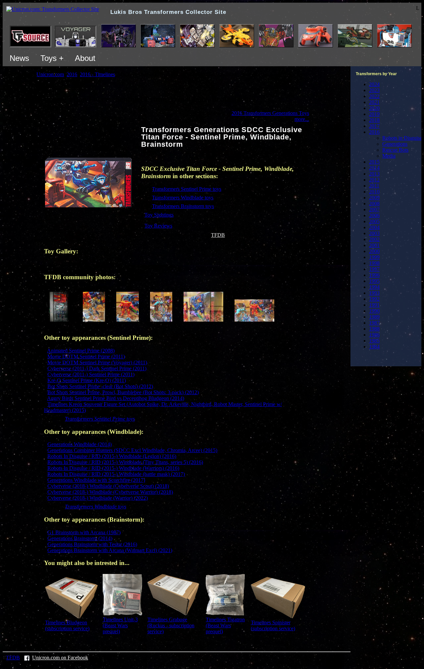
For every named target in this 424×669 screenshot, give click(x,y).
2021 (374, 102)
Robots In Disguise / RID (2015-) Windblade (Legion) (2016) (111, 456)
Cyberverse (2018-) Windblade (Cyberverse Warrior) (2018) (110, 492)
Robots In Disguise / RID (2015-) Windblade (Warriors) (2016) (113, 468)
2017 (374, 126)
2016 (374, 132)
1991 (374, 305)
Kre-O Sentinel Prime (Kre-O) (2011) (86, 380)
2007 (374, 209)
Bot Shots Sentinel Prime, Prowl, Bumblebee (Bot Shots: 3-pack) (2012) (123, 392)
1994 (374, 287)
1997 (374, 269)
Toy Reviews (158, 226)
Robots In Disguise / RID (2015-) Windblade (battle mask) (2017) (116, 474)
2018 (374, 120)
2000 (374, 251)
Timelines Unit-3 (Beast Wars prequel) (120, 625)
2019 (374, 114)
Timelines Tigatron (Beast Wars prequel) (225, 625)
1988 (374, 329)
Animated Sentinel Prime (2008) (81, 350)
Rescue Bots (395, 150)
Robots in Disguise (402, 138)
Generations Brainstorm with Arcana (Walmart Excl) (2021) (109, 550)
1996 (374, 275)
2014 (374, 168)
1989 (374, 317)
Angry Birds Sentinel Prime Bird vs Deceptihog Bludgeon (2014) (115, 398)
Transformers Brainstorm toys (183, 206)
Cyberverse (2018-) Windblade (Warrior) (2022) (97, 498)
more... (301, 119)
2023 (374, 90)
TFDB (218, 235)
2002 (374, 239)
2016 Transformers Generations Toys (270, 113)
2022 (374, 96)
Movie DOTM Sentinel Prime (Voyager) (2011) (97, 362)
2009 (374, 197)
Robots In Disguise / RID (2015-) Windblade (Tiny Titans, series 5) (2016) (125, 462)
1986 (374, 334)
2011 (374, 185)
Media (389, 156)
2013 (374, 174)
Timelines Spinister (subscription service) (273, 625)
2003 (374, 233)
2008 (374, 203)
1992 (374, 299)
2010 (374, 191)
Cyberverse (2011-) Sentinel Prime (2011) (90, 374)
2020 (374, 108)
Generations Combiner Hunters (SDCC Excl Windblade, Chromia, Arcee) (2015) (132, 450)
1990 (374, 311)
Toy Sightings (159, 215)
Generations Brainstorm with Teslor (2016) (92, 544)
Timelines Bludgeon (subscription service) (67, 625)
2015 (374, 162)
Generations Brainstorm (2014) (79, 538)
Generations (394, 144)
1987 (374, 323)
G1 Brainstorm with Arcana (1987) (84, 532)
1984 (374, 346)
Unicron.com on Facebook (60, 657)
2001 (374, 245)
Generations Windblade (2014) (79, 444)
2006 (374, 215)
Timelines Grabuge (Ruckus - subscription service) (170, 625)
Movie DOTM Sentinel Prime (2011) (86, 356)
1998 (374, 263)
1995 (374, 281)
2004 (374, 227)
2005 (374, 221)
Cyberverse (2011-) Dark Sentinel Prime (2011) (96, 368)
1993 (374, 293)
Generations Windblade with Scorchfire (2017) (96, 480)
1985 (374, 340)
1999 (374, 257)
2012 (374, 179)
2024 (374, 84)
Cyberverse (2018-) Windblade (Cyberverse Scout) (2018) (108, 486)
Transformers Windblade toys (182, 197)
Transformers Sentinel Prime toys (186, 189)
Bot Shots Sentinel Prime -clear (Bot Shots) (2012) (100, 386)
